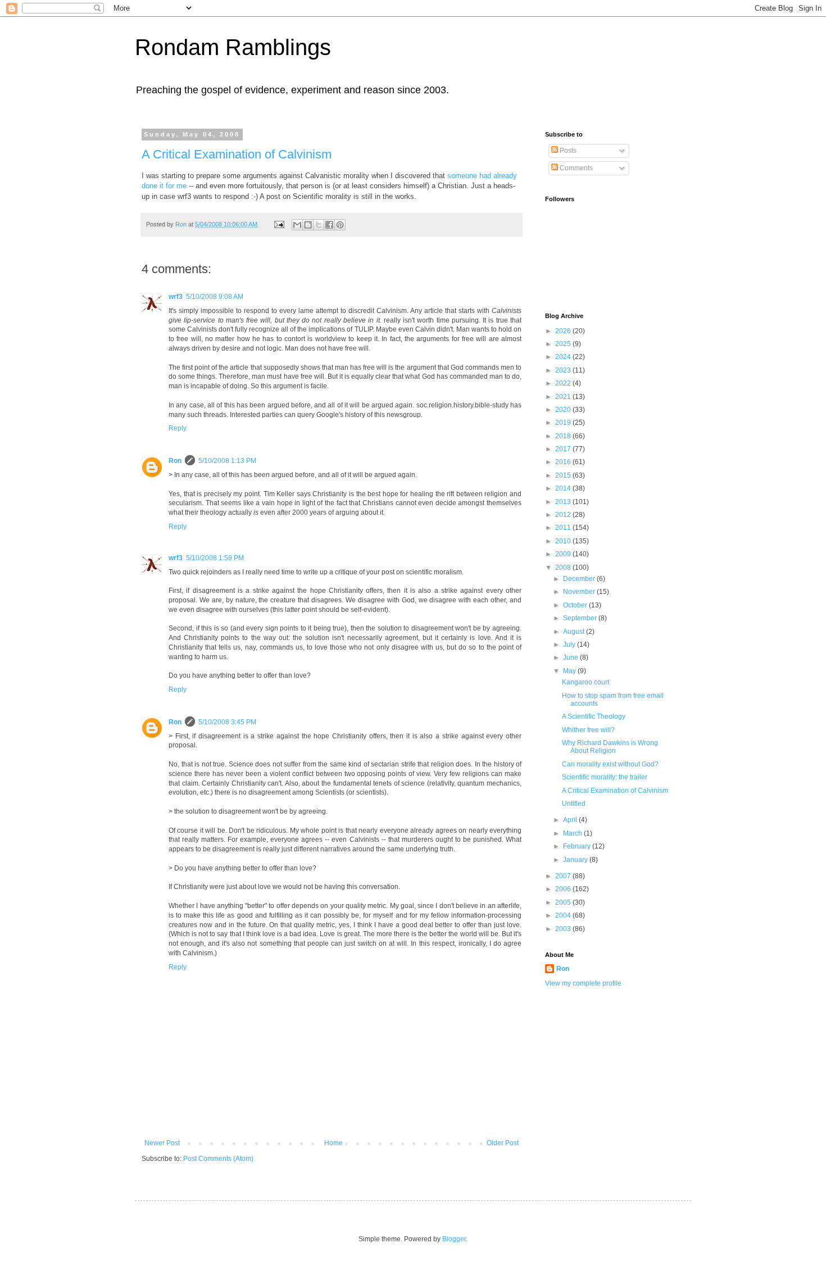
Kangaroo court (585, 682)
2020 (564, 410)
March (573, 833)
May (570, 671)
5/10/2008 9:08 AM (214, 297)
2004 (564, 915)
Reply (178, 428)
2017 (564, 449)
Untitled (574, 803)
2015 (564, 475)
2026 (564, 331)
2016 (564, 462)
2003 (564, 929)
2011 (564, 528)
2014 (564, 488)
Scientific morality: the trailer (604, 777)
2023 (564, 370)
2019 (564, 422)
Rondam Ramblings (233, 47)
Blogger (454, 1239)
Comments (575, 168)
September (580, 618)
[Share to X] (318, 224)
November (580, 592)
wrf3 (176, 297)
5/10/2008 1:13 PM (227, 461)
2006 (564, 889)
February (577, 846)
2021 (564, 397)
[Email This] (297, 224)
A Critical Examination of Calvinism (237, 154)
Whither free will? (588, 730)
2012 (564, 515)
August (574, 632)
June (571, 657)
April (571, 820)
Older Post (503, 1143)
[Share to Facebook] (329, 224)
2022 (564, 383)
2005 (564, 902)
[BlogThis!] (308, 224)
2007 (564, 876)
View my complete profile (583, 983)
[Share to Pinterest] (340, 224)
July (570, 644)
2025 (564, 344)
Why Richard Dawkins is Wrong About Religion (610, 747)
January (576, 860)
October (576, 605)
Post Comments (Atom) (218, 1159)
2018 (564, 436)
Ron (175, 461)
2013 (564, 502)
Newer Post (162, 1143)
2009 (564, 554)
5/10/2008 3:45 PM (227, 722)
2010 (564, 541)
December (580, 579)
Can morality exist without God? (610, 764)
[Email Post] (278, 224)
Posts (567, 151)
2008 (564, 567)
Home (333, 1143)
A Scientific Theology (593, 716)
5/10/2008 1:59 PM (215, 558)
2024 (564, 357)
